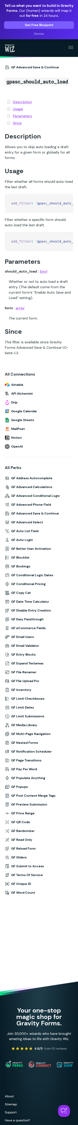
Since (17, 123)
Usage (18, 109)
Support (11, 1112)
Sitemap (11, 1104)
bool (43, 271)
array (20, 308)
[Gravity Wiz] (9, 48)
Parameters (22, 116)
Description (22, 102)
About (9, 1096)
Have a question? (17, 1120)
